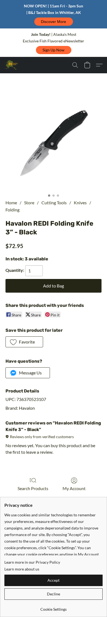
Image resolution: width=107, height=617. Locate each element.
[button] (53, 22)
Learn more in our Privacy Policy (32, 562)
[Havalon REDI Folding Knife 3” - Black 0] (53, 143)
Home (11, 202)
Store (29, 202)
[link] (53, 607)
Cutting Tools (54, 202)
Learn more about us (21, 569)
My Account (74, 488)
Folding (12, 209)
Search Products (33, 488)
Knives (80, 202)
